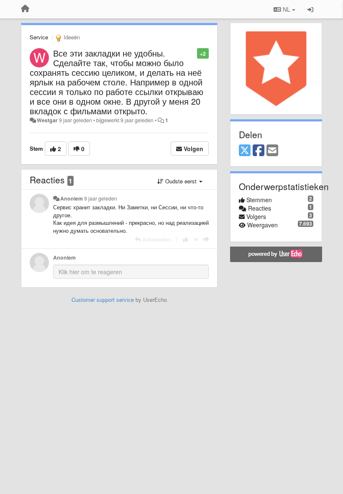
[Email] (272, 151)
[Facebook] (258, 151)
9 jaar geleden (100, 198)
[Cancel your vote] (196, 239)
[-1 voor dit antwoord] (206, 239)
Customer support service (103, 300)
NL (286, 9)
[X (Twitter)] (245, 151)
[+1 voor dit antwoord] (185, 239)
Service (39, 37)
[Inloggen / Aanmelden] (310, 9)
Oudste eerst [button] (181, 181)
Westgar (47, 120)
